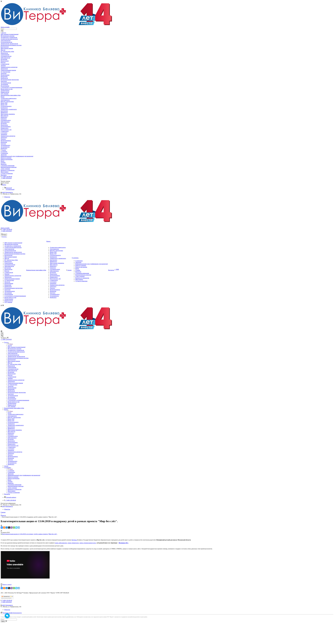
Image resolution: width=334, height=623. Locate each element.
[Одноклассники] (4, 527)
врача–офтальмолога (61, 543)
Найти (3, 621)
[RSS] (1, 531)
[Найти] (2, 31)
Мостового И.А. (123, 543)
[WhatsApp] (14, 527)
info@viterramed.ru (7, 192)
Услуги (10, 345)
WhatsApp (7, 197)
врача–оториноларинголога (88, 543)
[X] (9, 527)
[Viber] (11, 527)
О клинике (11, 470)
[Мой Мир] (7, 527)
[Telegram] (19, 527)
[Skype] (16, 527)
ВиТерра (74, 540)
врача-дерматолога (73, 543)
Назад (11, 344)
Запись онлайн (5, 27)
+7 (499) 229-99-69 (6, 176)
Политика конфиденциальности (12, 613)
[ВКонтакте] (2, 527)
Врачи (9, 412)
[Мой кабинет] (1, 331)
